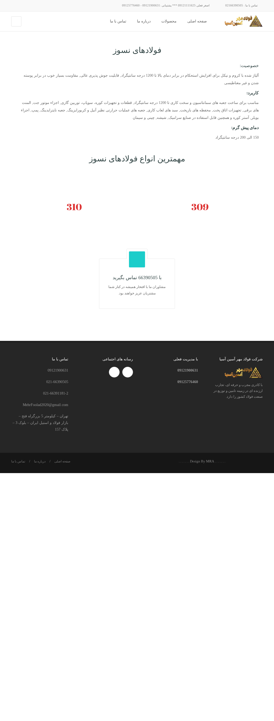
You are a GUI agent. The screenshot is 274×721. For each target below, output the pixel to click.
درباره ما (39, 461)
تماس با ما (18, 461)
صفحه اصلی (62, 461)
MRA (210, 461)
